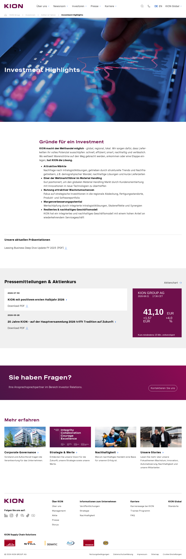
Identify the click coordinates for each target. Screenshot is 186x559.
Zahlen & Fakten (48, 15)
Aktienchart (171, 282)
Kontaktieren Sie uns (163, 388)
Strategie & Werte (62, 452)
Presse (55, 520)
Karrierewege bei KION (142, 506)
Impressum (142, 554)
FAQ (132, 515)
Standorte (173, 506)
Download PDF (16, 306)
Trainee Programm (140, 510)
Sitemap (155, 554)
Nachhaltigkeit (105, 452)
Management (59, 510)
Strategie (84, 510)
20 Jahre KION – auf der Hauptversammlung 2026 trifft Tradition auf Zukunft (61, 321)
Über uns (56, 506)
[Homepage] (12, 6)
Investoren (30, 15)
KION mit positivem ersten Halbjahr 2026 (36, 299)
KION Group (15, 15)
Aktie (54, 515)
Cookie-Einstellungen (172, 554)
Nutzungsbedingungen (99, 554)
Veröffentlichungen (90, 506)
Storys (55, 524)
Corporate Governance (20, 452)
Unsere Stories (151, 452)
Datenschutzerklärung (123, 554)
